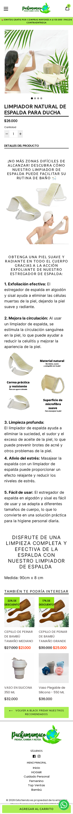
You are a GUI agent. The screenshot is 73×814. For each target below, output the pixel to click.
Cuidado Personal (36, 776)
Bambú (36, 790)
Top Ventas (36, 785)
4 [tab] (41, 98)
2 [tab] (35, 98)
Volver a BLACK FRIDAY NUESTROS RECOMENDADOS (39, 712)
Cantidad (10, 127)
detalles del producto (21, 146)
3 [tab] (38, 98)
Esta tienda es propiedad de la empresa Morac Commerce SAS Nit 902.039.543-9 (39, 802)
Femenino (36, 781)
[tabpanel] (36, 62)
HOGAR (36, 772)
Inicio (36, 768)
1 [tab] (32, 98)
